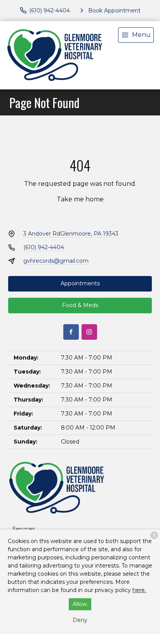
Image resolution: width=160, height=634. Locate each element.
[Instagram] (89, 332)
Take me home (80, 199)
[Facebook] (71, 332)
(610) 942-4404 (43, 247)
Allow (80, 604)
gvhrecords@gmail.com (56, 260)
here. (139, 590)
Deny (80, 620)
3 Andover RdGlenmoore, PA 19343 (70, 233)
